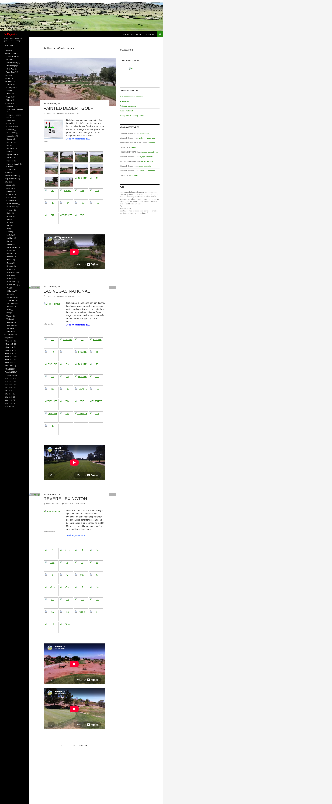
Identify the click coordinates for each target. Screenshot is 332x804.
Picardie (9, 158)
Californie (9, 194)
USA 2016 (8, 391)
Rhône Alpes (11, 169)
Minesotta (9, 254)
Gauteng (9, 60)
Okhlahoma (10, 291)
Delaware (9, 210)
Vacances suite (147, 161)
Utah (8, 313)
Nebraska (9, 266)
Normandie (10, 148)
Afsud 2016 (9, 347)
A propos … (150, 34)
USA (58, 104)
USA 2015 (8, 388)
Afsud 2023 (9, 360)
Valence (9, 100)
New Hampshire (12, 272)
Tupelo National (126, 111)
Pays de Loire (11, 155)
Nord (8, 145)
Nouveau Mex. (11, 285)
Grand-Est (10, 130)
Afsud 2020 (9, 353)
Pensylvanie (10, 297)
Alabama (9, 185)
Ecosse (7, 78)
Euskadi (9, 91)
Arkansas (9, 191)
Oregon (9, 294)
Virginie (9, 319)
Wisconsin (10, 328)
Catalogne (10, 88)
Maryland (9, 244)
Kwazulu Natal (11, 63)
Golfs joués (10, 34)
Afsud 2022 (9, 356)
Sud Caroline (11, 303)
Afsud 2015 (9, 344)
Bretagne (9, 120)
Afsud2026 (9, 369)
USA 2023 (8, 403)
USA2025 (8, 406)
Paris (8, 151)
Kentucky (9, 235)
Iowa (8, 229)
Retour (133, 147)
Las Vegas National (67, 291)
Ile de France (11, 133)
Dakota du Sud (11, 207)
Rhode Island (11, 300)
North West (10, 69)
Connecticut (10, 201)
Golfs (46, 104)
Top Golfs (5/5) (9, 335)
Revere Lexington (65, 498)
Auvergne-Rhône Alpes (14, 109)
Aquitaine (9, 106)
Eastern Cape (11, 56)
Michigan (9, 250)
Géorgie (9, 216)
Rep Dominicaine (11, 179)
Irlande (7, 173)
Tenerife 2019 (10, 372)
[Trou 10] (139, 74)
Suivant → (84, 746)
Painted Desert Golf (68, 108)
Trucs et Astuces (11, 375)
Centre (8, 123)
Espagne (8, 81)
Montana (9, 263)
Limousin (9, 139)
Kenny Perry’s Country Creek (132, 115)
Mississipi (9, 257)
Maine (8, 241)
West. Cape (10, 72)
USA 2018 (8, 397)
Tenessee (9, 307)
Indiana (9, 226)
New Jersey (10, 275)
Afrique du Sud (10, 53)
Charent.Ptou (11, 127)
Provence (9, 161)
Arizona (9, 188)
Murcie (8, 94)
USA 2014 (8, 385)
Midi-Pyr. (9, 142)
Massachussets (11, 247)
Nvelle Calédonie (11, 176)
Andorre (8, 75)
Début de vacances (128, 106)
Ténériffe (9, 97)
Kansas (9, 232)
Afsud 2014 (9, 341)
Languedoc (10, 136)
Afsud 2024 (9, 363)
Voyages (7, 338)
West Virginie (11, 325)
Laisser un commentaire (70, 113)
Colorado (9, 197)
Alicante (9, 84)
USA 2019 (8, 400)
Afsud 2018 (9, 350)
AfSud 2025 (9, 366)
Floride (8, 213)
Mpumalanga (11, 66)
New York (9, 279)
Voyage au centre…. (149, 152)
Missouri (9, 260)
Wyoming (9, 332)
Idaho (8, 219)
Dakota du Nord (12, 204)
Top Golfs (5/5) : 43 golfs (133, 34)
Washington (10, 322)
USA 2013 (8, 381)
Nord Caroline (11, 282)
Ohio (8, 288)
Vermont (9, 316)
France (7, 103)
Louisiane (9, 238)
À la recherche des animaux (131, 97)
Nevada (53, 104)
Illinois (8, 222)
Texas (8, 310)
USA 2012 (8, 378)
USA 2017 (8, 394)
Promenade (124, 101)
